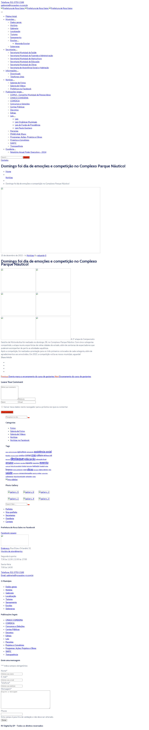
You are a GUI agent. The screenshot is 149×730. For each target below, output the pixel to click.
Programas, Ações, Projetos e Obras (26, 137)
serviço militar (37, 473)
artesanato (30, 452)
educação (30, 459)
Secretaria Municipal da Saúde (23, 52)
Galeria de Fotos (17, 431)
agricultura (21, 452)
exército (8, 466)
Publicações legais (14, 92)
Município (10, 19)
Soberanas (15, 46)
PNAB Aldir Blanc (18, 134)
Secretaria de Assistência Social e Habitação (29, 67)
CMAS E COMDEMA (19, 98)
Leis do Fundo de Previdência (27, 125)
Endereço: (5, 548)
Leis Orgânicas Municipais (26, 122)
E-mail (4, 677)
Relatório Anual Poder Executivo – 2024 (28, 152)
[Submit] (28, 417)
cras (33, 455)
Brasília (8, 455)
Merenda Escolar (22, 43)
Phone (4, 711)
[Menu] (18, 41)
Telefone (5, 683)
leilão (46, 466)
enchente (17, 463)
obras (30, 469)
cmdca (21, 455)
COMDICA (15, 101)
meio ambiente (18, 470)
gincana (29, 466)
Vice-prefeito (11, 512)
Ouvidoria (10, 149)
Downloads (15, 73)
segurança (16, 473)
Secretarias (10, 49)
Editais (13, 113)
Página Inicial (11, 16)
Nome (4, 671)
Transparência (16, 146)
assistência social (43, 451)
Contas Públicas (17, 107)
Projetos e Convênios (19, 140)
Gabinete (14, 28)
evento (44, 462)
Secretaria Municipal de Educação (24, 61)
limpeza (9, 469)
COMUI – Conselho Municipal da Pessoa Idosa (30, 95)
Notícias (9, 79)
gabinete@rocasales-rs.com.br (14, 5)
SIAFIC (13, 143)
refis (49, 470)
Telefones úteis (17, 76)
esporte (28, 463)
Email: (17, 575)
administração (13, 452)
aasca (7, 452)
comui (28, 455)
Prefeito (9, 509)
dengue (8, 459)
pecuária (36, 470)
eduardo (41, 255)
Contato (9, 521)
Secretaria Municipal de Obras (23, 64)
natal (25, 470)
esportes (36, 463)
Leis (12, 116)
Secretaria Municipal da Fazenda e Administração (31, 55)
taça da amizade (19, 476)
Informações (11, 70)
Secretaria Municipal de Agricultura (26, 58)
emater (9, 462)
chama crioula (14, 455)
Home (8, 171)
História (13, 25)
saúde (9, 473)
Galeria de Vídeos (17, 86)
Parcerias (14, 131)
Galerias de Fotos (18, 82)
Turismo (14, 34)
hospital (42, 466)
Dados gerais (16, 22)
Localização (15, 31)
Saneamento (15, 37)
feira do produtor (16, 466)
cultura (39, 455)
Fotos (13, 428)
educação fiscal (41, 459)
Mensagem (6, 689)
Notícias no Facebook (19, 440)
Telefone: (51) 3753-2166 (12, 2)
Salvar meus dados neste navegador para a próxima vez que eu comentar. (36, 407)
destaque (17, 459)
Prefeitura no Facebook (20, 89)
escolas (22, 463)
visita (34, 476)
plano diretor (43, 470)
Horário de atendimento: (12, 551)
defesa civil (47, 455)
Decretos (14, 110)
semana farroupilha (25, 473)
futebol (24, 466)
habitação (35, 466)
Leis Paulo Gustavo (23, 128)
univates (29, 476)
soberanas (9, 476)
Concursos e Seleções (20, 104)
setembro (45, 473)
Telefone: (12, 572)
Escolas (13, 40)
